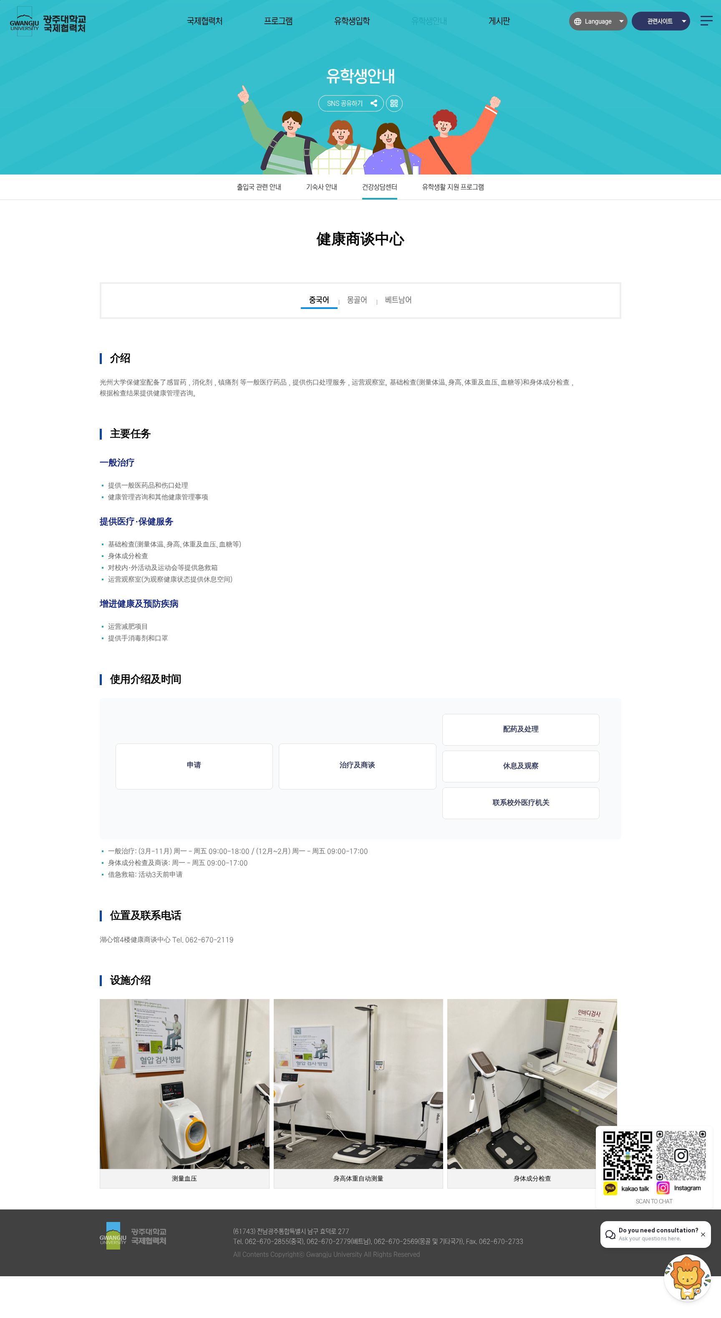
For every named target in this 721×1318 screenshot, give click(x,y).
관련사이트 (660, 21)
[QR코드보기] (394, 103)
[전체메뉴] (707, 20)
